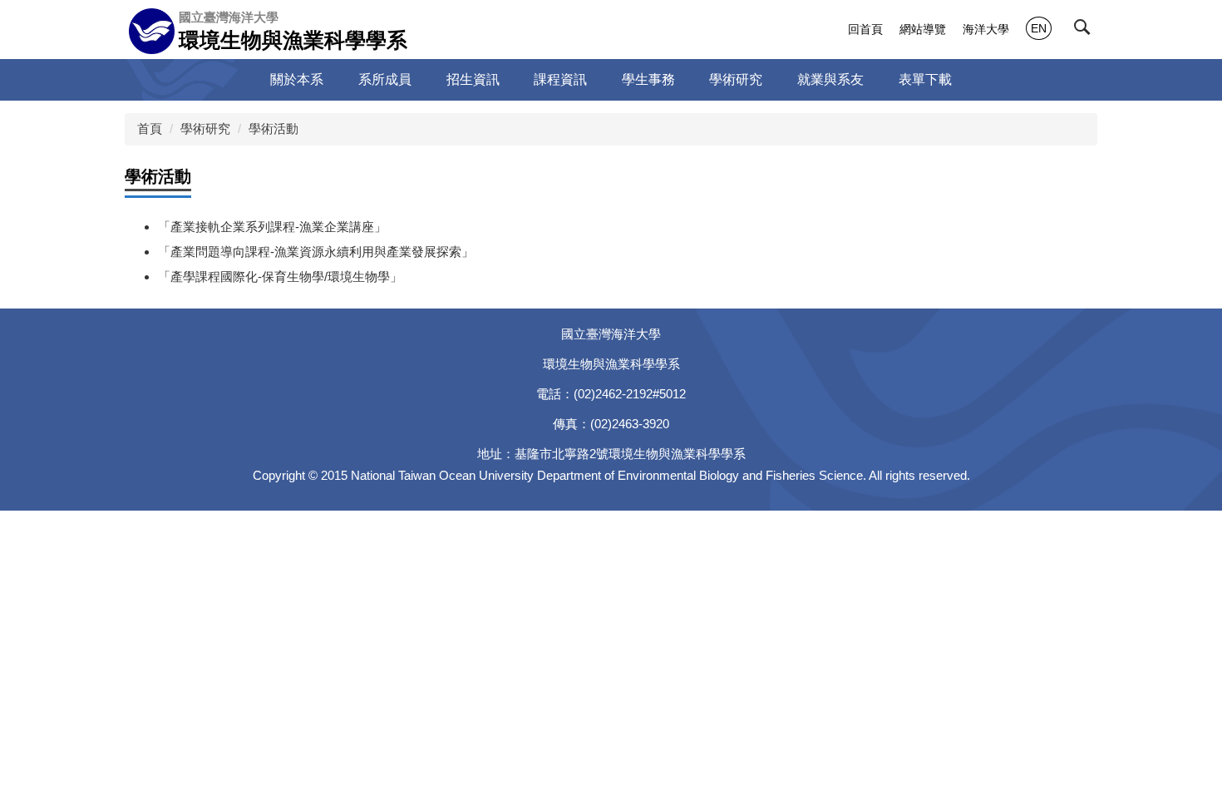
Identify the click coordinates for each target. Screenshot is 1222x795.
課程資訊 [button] (560, 79)
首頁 (149, 128)
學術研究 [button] (735, 79)
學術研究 (205, 128)
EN (1039, 28)
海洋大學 (986, 29)
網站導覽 (922, 29)
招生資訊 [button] (473, 79)
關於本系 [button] (296, 79)
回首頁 (865, 29)
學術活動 (273, 128)
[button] (1085, 30)
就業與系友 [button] (830, 79)
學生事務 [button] (648, 79)
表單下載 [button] (925, 79)
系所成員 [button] (384, 79)
